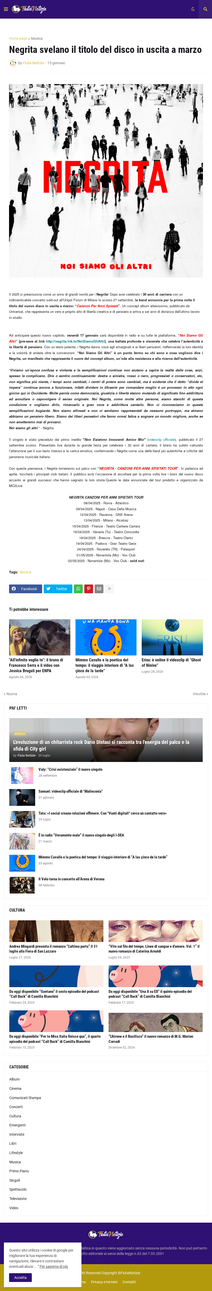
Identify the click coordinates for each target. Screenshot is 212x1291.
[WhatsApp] (78, 588)
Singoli (14, 1180)
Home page (18, 38)
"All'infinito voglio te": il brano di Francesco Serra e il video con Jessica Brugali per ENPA (36, 665)
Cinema (15, 1088)
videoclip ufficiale (161, 439)
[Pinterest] (88, 588)
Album (14, 1079)
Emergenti (17, 1125)
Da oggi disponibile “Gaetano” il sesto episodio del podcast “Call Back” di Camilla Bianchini (54, 994)
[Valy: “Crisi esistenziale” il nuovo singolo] (22, 775)
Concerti (16, 1107)
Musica (37, 38)
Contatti (129, 1282)
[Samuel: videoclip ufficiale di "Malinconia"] (22, 797)
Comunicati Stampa (25, 1098)
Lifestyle (16, 1153)
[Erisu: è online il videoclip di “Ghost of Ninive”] (172, 637)
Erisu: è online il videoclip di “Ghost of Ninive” (171, 662)
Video (13, 1208)
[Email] (99, 588)
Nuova (11, 694)
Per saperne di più (54, 1266)
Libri (12, 1143)
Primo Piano (19, 1171)
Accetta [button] (20, 1278)
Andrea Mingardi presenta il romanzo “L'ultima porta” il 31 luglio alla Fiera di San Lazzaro (53, 949)
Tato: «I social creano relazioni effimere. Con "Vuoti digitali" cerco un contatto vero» (103, 813)
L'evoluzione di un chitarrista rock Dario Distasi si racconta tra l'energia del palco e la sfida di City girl (101, 745)
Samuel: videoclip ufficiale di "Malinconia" (71, 791)
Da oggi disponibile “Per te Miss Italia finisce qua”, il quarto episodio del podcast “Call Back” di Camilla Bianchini (55, 1039)
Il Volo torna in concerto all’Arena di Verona (71, 879)
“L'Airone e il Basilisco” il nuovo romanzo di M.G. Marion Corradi (151, 1039)
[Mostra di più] (109, 588)
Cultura (15, 1116)
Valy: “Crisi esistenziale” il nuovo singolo (70, 769)
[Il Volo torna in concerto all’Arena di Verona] (22, 885)
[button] (6, 9)
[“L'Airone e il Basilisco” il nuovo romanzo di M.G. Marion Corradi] (156, 1021)
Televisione (18, 1199)
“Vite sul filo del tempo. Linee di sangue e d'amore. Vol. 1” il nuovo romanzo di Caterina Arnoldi (154, 949)
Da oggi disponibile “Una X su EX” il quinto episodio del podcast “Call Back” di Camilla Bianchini (150, 994)
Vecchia (199, 694)
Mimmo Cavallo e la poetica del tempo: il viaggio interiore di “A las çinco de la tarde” (104, 665)
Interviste (16, 1134)
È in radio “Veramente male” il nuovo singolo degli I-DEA (81, 835)
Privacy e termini (104, 1282)
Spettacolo (18, 1189)
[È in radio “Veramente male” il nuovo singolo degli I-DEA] (22, 841)
